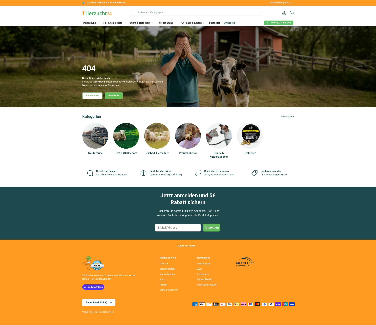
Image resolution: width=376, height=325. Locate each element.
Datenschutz (203, 263)
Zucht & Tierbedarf (140, 22)
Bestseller (214, 22)
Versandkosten (167, 274)
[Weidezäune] (95, 136)
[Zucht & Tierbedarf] (157, 136)
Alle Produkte (92, 95)
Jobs (162, 279)
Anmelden (212, 227)
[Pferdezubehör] (188, 136)
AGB (199, 268)
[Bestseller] (250, 136)
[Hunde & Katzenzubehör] (219, 136)
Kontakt (163, 284)
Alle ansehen (287, 116)
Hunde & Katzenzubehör (219, 154)
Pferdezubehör (188, 153)
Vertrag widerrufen (169, 290)
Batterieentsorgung (206, 284)
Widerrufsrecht (204, 279)
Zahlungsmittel (167, 268)
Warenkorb (113, 95)
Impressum (203, 274)
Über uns (164, 263)
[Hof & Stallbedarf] (126, 136)
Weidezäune (89, 22)
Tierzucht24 (93, 312)
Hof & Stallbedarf (112, 22)
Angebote (229, 22)
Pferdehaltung (165, 22)
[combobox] (196, 12)
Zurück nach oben (186, 246)
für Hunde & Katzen (191, 22)
